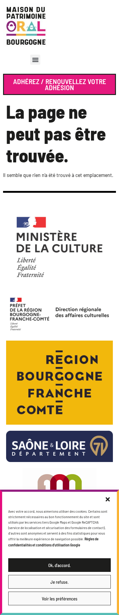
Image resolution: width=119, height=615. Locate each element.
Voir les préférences (60, 598)
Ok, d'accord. (59, 565)
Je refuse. (59, 582)
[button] (108, 499)
